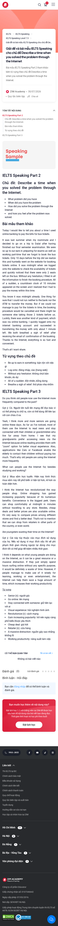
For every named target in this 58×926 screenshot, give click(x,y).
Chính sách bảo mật (11, 776)
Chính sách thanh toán (12, 790)
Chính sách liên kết (10, 785)
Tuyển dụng (7, 805)
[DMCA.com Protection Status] (8, 917)
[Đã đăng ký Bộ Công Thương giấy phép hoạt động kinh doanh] (23, 917)
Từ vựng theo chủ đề (14, 130)
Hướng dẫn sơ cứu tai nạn (14, 810)
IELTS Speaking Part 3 (12, 135)
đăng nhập (19, 686)
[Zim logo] (5, 5)
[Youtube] (37, 753)
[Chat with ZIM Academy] (51, 919)
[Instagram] (53, 753)
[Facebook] (29, 753)
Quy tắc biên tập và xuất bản (15, 800)
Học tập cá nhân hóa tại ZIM (15, 814)
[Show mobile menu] (53, 4)
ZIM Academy (17, 91)
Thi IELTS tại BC (9, 771)
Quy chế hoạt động (11, 795)
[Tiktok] (45, 753)
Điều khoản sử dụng (11, 781)
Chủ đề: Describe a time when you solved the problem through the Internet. (29, 120)
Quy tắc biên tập (16, 96)
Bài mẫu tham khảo (14, 126)
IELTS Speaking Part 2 (12, 115)
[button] (39, 5)
